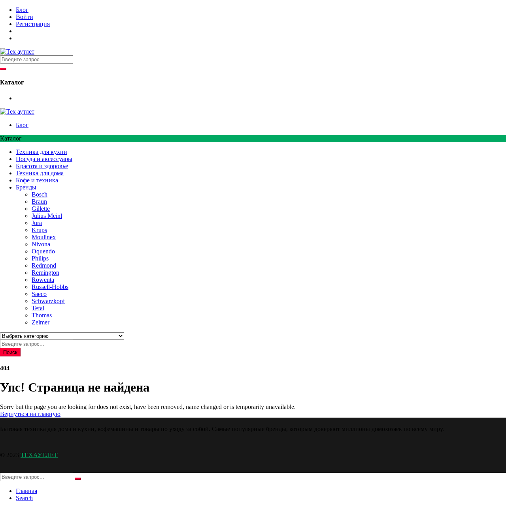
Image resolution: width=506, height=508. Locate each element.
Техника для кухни (41, 151)
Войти (24, 16)
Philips (40, 258)
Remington (45, 272)
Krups (39, 230)
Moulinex (44, 237)
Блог (22, 9)
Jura (37, 222)
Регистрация (33, 24)
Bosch (39, 194)
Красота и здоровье (42, 166)
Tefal (38, 308)
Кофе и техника (37, 180)
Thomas (42, 315)
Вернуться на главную (30, 414)
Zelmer (40, 322)
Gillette (41, 208)
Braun (39, 201)
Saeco (39, 294)
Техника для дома (40, 173)
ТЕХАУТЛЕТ (39, 455)
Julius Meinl (47, 215)
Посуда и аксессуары (44, 159)
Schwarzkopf (48, 301)
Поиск (10, 352)
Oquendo (43, 251)
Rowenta (43, 279)
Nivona (41, 244)
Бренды (26, 187)
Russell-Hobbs (50, 286)
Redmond (44, 265)
